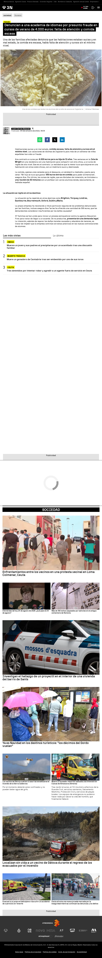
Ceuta (10, 267)
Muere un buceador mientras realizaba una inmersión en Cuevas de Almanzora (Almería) (74, 783)
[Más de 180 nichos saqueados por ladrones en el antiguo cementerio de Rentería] (75, 596)
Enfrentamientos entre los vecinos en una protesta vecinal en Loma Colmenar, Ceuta (48, 573)
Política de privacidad (33, 952)
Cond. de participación (66, 952)
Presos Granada (32, 1)
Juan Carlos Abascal (21, 129)
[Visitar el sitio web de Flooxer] (59, 936)
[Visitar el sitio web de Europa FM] (83, 930)
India (10, 242)
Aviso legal (19, 952)
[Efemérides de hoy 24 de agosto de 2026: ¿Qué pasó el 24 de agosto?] (26, 596)
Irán (55, 1)
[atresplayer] (93, 7)
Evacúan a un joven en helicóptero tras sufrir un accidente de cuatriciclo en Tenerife (26, 903)
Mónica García (9, 1)
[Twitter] (32, 128)
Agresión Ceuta (20, 1)
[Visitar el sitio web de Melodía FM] (93, 930)
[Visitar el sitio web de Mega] (51, 930)
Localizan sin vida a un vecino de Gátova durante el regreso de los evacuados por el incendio (47, 864)
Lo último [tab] (58, 235)
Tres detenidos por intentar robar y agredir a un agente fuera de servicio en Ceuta (49, 270)
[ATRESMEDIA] (51, 923)
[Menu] (99, 7)
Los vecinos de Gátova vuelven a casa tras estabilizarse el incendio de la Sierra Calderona (25, 783)
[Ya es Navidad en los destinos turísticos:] (51, 714)
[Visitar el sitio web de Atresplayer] (46, 936)
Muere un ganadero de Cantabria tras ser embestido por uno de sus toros (45, 259)
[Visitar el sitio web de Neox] (29, 930)
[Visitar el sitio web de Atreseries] (61, 930)
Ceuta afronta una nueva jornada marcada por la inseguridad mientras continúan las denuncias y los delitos (74, 903)
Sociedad (51, 509)
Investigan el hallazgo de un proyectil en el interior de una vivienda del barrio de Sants (48, 678)
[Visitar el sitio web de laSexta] (19, 930)
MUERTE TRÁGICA (16, 256)
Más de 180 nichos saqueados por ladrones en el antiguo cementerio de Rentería (74, 612)
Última (85, 7)
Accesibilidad (82, 952)
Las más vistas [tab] (12, 235)
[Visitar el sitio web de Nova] (40, 930)
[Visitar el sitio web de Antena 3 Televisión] (8, 930)
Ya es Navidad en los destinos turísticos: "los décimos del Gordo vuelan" (45, 744)
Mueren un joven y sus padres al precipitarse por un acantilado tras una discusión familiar (49, 246)
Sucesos (18, 15)
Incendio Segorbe (46, 1)
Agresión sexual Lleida (81, 1)
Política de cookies (50, 952)
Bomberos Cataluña (65, 1)
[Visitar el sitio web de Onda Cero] (72, 930)
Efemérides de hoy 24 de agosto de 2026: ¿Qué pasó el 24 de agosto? (25, 612)
